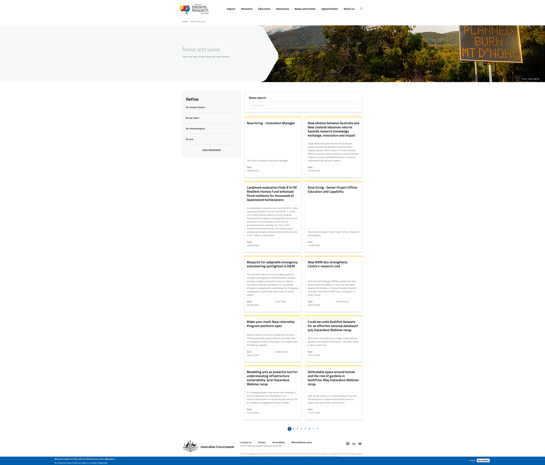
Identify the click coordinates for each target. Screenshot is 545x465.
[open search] (361, 8)
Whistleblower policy (302, 442)
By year (189, 139)
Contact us (245, 442)
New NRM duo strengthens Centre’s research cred (327, 264)
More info (103, 463)
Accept (472, 460)
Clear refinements (212, 149)
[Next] (317, 429)
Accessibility (278, 442)
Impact (231, 9)
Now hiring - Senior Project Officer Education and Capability (333, 189)
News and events (305, 9)
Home (185, 21)
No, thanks (483, 460)
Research (246, 9)
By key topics (192, 118)
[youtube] (360, 444)
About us (349, 9)
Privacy (262, 442)
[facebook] (347, 444)
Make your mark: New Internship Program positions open (270, 323)
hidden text (272, 147)
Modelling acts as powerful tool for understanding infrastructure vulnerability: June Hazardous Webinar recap (272, 378)
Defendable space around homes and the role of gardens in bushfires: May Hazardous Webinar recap (333, 378)
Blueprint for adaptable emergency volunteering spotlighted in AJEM (272, 264)
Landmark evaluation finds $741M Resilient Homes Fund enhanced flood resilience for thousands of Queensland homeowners (272, 193)
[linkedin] (353, 444)
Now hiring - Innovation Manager (271, 123)
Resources (282, 9)
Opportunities (329, 9)
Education (264, 9)
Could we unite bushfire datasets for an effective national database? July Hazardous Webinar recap (333, 325)
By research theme (195, 107)
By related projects (195, 128)
